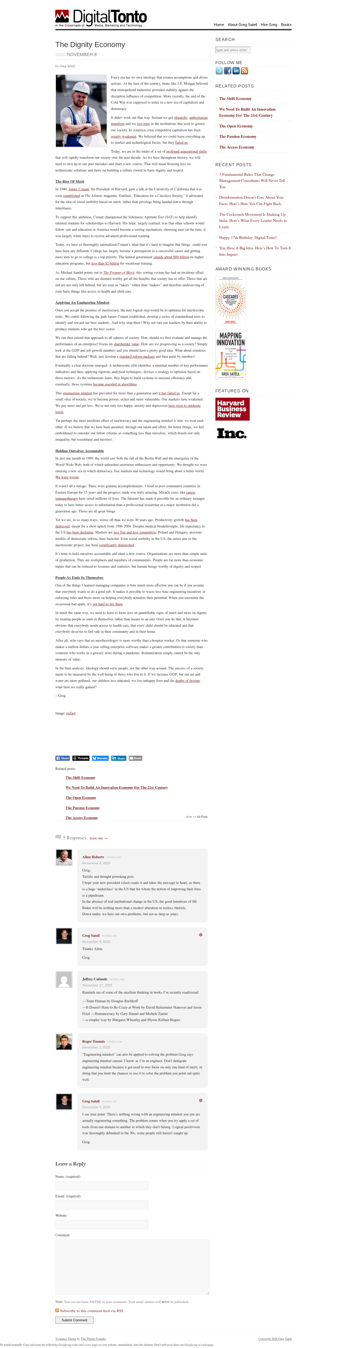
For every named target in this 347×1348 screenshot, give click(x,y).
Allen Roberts (93, 856)
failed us (181, 142)
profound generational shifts (186, 151)
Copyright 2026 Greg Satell (275, 1339)
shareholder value (126, 343)
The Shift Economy (81, 777)
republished (71, 195)
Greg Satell (91, 935)
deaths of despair (187, 680)
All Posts (202, 816)
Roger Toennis (93, 1041)
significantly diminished (116, 544)
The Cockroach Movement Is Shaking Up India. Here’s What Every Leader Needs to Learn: (253, 220)
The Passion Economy (83, 807)
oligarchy (180, 117)
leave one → (99, 838)
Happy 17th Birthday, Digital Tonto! (248, 237)
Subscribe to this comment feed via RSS (91, 1310)
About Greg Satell (242, 24)
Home (219, 24)
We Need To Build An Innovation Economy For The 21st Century (117, 787)
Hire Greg (269, 24)
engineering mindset (77, 393)
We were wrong (67, 477)
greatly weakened (123, 136)
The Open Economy (81, 797)
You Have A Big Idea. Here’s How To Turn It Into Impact (255, 251)
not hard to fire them (107, 603)
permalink (113, 857)
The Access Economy (82, 817)
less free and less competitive (135, 532)
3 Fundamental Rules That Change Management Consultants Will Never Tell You (252, 180)
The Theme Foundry (93, 1339)
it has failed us (169, 393)
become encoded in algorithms (115, 384)
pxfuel (70, 713)
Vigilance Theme (65, 1339)
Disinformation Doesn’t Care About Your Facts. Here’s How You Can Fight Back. (251, 200)
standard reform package (137, 356)
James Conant (79, 189)
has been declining (80, 532)
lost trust (143, 123)
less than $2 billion (105, 263)
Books (286, 24)
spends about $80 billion (171, 256)
